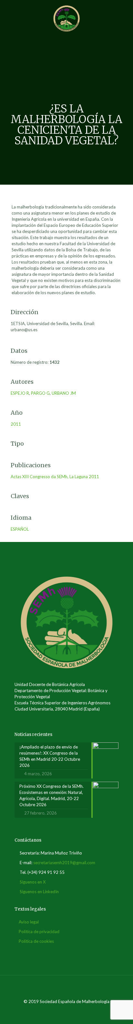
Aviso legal (29, 921)
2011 (16, 424)
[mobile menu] (124, 12)
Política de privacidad (39, 931)
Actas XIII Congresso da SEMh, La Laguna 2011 (55, 476)
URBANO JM (64, 393)
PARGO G (40, 393)
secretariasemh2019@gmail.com (64, 862)
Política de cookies (36, 941)
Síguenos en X (33, 881)
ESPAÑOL (20, 529)
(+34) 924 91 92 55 (46, 872)
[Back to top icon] (66, 988)
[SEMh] (66, 17)
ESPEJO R (20, 393)
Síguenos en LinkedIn (39, 891)
